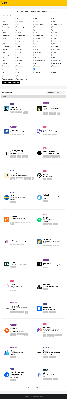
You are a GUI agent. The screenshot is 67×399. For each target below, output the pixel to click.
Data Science (20, 134)
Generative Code (48, 245)
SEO (45, 178)
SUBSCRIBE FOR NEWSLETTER (11, 82)
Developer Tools (46, 156)
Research (21, 312)
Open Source (24, 156)
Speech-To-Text (13, 335)
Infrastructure (47, 134)
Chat (12, 111)
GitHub (45, 369)
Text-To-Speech (47, 224)
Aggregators (20, 178)
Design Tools (45, 113)
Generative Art (52, 113)
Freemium (46, 103)
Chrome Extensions (27, 179)
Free (12, 104)
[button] (64, 3)
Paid (45, 126)
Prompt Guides (13, 179)
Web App (24, 112)
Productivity (18, 111)
